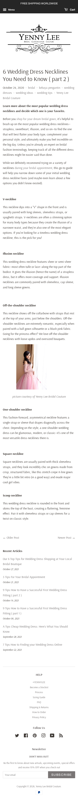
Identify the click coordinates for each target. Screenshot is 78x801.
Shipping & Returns (39, 707)
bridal (31, 87)
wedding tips (44, 93)
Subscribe (61, 774)
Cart (72, 9)
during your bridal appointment (33, 168)
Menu (11, 9)
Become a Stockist (39, 687)
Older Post (13, 537)
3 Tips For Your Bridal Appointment (24, 577)
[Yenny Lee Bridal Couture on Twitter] (17, 736)
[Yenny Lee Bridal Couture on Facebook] (26, 736)
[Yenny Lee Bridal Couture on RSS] (61, 736)
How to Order (39, 712)
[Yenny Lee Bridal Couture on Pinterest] (35, 736)
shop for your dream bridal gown (36, 119)
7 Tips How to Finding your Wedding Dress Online (32, 644)
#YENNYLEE (39, 682)
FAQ (39, 702)
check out (55, 767)
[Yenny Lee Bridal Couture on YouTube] (52, 736)
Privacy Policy (39, 717)
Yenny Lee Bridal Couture (48, 786)
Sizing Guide (39, 697)
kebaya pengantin (49, 87)
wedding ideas (24, 93)
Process (39, 692)
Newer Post (64, 537)
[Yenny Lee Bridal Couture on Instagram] (43, 736)
